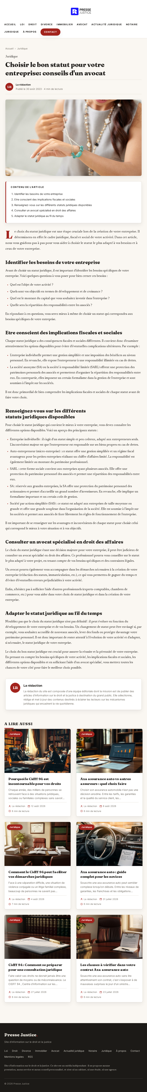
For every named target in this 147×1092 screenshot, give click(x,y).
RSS (30, 1056)
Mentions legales (14, 1056)
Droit (33, 24)
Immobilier (65, 24)
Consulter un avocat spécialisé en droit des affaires (45, 210)
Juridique (11, 31)
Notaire (132, 24)
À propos (30, 31)
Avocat (82, 24)
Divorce (47, 24)
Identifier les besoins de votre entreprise (38, 194)
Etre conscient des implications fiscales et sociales (44, 199)
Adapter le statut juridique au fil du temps (39, 216)
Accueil (10, 24)
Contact (50, 32)
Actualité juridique (106, 24)
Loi (22, 24)
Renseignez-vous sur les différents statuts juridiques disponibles (53, 205)
